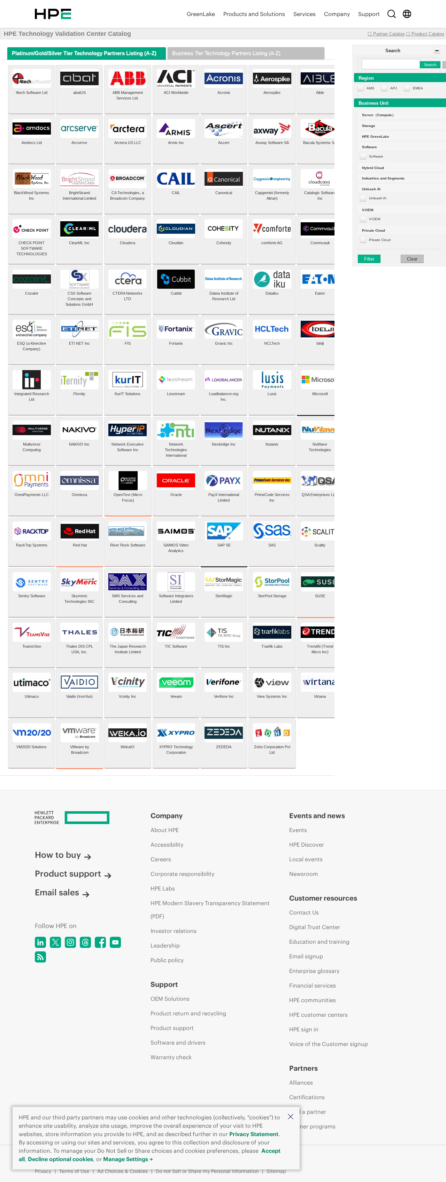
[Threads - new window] (85, 942)
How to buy (58, 854)
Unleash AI (377, 198)
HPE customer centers (318, 1014)
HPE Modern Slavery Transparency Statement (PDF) (210, 910)
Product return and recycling (188, 1013)
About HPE (165, 829)
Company (337, 13)
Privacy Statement (253, 1134)
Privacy (43, 1171)
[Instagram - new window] (70, 942)
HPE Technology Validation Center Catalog (67, 33)
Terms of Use (74, 1171)
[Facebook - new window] (100, 942)
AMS (370, 88)
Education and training (319, 941)
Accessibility (167, 844)
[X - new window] (55, 942)
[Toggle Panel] (437, 50)
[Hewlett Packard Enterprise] (53, 14)
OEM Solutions (170, 998)
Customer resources (323, 898)
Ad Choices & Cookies (122, 1171)
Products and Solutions (254, 13)
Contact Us (304, 912)
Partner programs (312, 1126)
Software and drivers (178, 1042)
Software (376, 156)
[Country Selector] (407, 14)
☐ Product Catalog (425, 34)
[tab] (86, 53)
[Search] (391, 14)
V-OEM (374, 219)
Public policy (167, 960)
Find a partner (307, 1111)
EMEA (418, 88)
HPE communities (312, 1000)
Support (369, 13)
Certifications (307, 1097)
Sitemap (276, 1171)
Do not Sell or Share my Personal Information (207, 1171)
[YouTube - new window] (115, 942)
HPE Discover (306, 844)
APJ (393, 88)
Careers (161, 859)
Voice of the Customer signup (328, 1043)
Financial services (312, 985)
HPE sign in (303, 1029)
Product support (68, 873)
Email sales (57, 892)
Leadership (165, 945)
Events (298, 829)
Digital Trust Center (314, 927)
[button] (290, 1117)
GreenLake (201, 13)
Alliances (301, 1082)
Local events (306, 859)
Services (304, 13)
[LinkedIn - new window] (40, 942)
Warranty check (171, 1057)
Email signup (306, 956)
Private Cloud (380, 240)
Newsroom (303, 873)
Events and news (317, 815)
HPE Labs (163, 888)
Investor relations (174, 930)
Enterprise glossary (314, 970)
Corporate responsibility (182, 873)
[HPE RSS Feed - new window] (40, 957)
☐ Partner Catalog (386, 34)
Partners (303, 1068)
